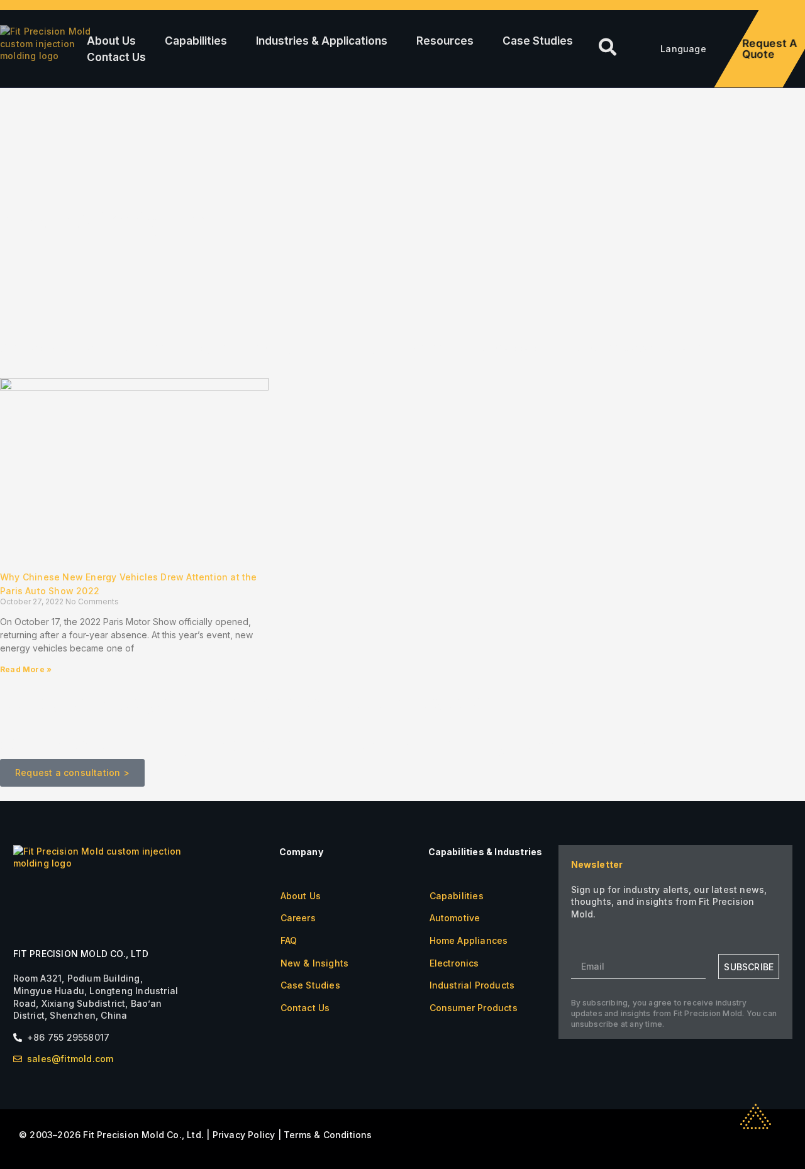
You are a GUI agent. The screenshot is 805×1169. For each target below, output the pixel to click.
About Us (111, 41)
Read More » (26, 669)
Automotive (455, 917)
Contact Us (116, 57)
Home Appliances (469, 940)
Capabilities (196, 41)
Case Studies (537, 41)
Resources (445, 41)
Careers (298, 917)
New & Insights (314, 963)
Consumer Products (474, 1007)
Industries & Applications (321, 41)
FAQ (288, 940)
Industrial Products (472, 985)
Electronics (454, 963)
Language (683, 48)
